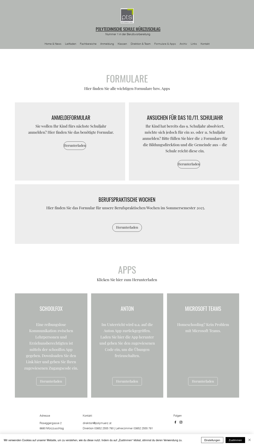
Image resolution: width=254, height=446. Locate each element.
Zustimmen (235, 440)
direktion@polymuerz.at (97, 423)
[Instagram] (181, 422)
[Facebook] (175, 422)
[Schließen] (249, 440)
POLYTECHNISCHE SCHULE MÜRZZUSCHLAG (128, 29)
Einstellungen (212, 440)
